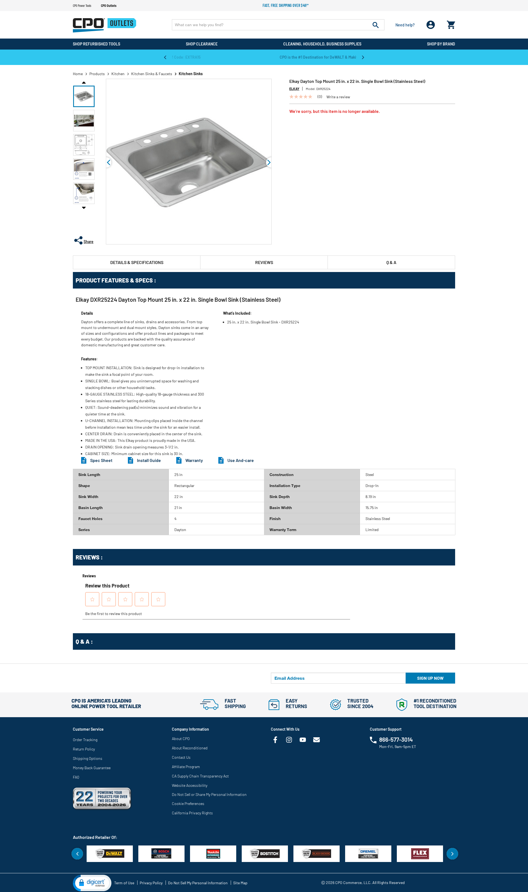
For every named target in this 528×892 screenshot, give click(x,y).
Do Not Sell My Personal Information (198, 882)
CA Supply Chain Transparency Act (200, 776)
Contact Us (181, 757)
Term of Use (124, 882)
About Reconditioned (190, 748)
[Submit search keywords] (375, 25)
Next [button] (363, 57)
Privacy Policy (151, 882)
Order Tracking (85, 739)
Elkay (294, 89)
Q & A (391, 262)
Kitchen (118, 73)
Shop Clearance (202, 44)
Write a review (338, 97)
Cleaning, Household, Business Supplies (322, 44)
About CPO (181, 738)
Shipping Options (87, 758)
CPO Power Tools (82, 5)
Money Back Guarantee (92, 767)
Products (97, 73)
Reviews (264, 262)
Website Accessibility (189, 785)
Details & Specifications (136, 262)
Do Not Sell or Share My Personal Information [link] (209, 794)
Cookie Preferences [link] (188, 803)
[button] (84, 96)
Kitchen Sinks (191, 73)
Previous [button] (165, 57)
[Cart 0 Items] (451, 23)
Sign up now (430, 678)
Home (78, 73)
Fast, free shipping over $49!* (286, 5)
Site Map (240, 882)
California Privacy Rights (192, 813)
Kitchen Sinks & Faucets (151, 73)
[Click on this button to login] (431, 25)
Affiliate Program (186, 766)
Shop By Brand (441, 44)
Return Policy (84, 749)
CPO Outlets (108, 5)
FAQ (76, 777)
